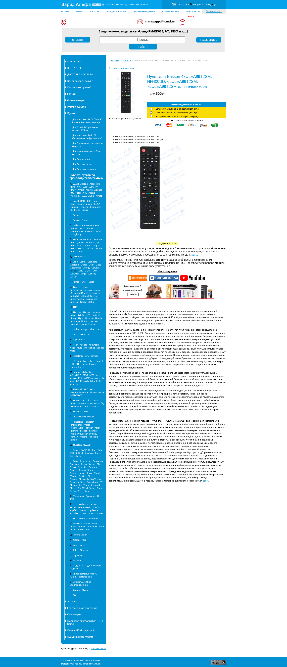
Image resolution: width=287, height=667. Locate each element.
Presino (83, 436)
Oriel (79, 406)
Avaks (91, 195)
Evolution (74, 273)
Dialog (79, 245)
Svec (80, 491)
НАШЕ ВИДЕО (208, 39)
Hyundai (74, 324)
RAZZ (84, 450)
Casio (96, 225)
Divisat (73, 248)
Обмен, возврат (76, 100)
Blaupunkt (95, 207)
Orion (86, 406)
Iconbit (75, 329)
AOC (72, 192)
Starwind (95, 485)
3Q (74, 595)
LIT (77, 364)
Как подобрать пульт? (115, 11)
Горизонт (78, 555)
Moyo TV (74, 381)
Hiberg (73, 318)
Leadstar (81, 361)
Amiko (81, 189)
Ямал (85, 590)
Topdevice (93, 510)
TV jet (91, 513)
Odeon (76, 400)
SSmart (74, 476)
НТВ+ (76, 307)
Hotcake (94, 321)
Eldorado (74, 264)
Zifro (75, 550)
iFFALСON (85, 334)
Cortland (98, 231)
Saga (75, 461)
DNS (72, 245)
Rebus (101, 450)
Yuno (75, 545)
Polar (97, 427)
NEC (86, 389)
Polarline (74, 430)
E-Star (88, 270)
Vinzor (73, 529)
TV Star (99, 513)
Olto (89, 400)
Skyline (82, 476)
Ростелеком (79, 416)
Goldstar (74, 302)
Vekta (95, 523)
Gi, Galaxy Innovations (81, 290)
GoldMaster (92, 299)
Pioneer (89, 427)
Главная (65, 11)
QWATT (87, 445)
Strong (73, 485)
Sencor (73, 470)
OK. (83, 400)
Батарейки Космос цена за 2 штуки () (177, 109)
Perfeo (73, 439)
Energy (86, 267)
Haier (72, 315)
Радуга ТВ (78, 565)
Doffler (89, 248)
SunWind (83, 488)
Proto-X (74, 436)
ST (101, 482)
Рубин (90, 416)
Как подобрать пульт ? (80, 81)
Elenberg (92, 261)
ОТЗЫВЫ (77, 39)
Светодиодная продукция (82, 608)
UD (74, 518)
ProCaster (82, 433)
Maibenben (87, 372)
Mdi (80, 378)
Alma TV (93, 186)
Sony (82, 482)
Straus (73, 488)
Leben (91, 361)
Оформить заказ (214, 11)
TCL (75, 504)
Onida (95, 400)
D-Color (87, 239)
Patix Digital (76, 424)
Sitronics (74, 482)
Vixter (81, 529)
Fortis (76, 281)
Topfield (74, 510)
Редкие (74, 568)
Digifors (88, 245)
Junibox (94, 356)
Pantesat (89, 421)
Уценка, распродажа (81, 576)
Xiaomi (76, 539)
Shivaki (97, 473)
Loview (92, 364)
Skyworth (84, 479)
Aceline (84, 183)
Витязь (76, 215)
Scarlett (91, 470)
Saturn (91, 464)
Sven (87, 491)
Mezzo (73, 378)
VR (87, 529)
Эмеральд (78, 581)
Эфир (88, 581)
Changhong (76, 234)
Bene (95, 201)
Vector (87, 523)
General (96, 293)
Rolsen (98, 453)
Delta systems (77, 242)
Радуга (88, 565)
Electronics (75, 267)
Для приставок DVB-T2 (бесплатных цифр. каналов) (87, 136)
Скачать (71, 93)
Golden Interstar (89, 296)
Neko (92, 389)
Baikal (76, 201)
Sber (99, 464)
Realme (92, 450)
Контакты (94, 11)
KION (79, 347)
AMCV (73, 189)
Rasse (76, 450)
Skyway (73, 479)
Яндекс (77, 590)
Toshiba (74, 513)
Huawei (92, 324)
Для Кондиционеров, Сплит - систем (87, 152)
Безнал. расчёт (193, 11)
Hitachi (98, 318)
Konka (92, 347)
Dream (98, 248)
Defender (98, 239)
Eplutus (95, 267)
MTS (92, 375)
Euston (73, 276)
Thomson (96, 507)
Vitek (101, 526)
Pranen (84, 430)
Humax (83, 324)
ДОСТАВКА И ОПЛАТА (80, 74)
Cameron (87, 225)
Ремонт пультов (76, 106)
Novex (93, 392)
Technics (83, 504)
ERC (81, 270)
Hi (99, 315)
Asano (92, 192)
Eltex (91, 264)
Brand (77, 210)
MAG (85, 375)
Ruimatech (75, 456)
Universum (92, 518)
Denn (89, 242)
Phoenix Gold (76, 427)
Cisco (81, 228)
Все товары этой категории (121, 68)
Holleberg (75, 321)
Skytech (92, 476)
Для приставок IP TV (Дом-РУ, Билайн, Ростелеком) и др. (87, 121)
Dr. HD (73, 251)
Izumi (98, 329)
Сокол (85, 220)
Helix (94, 315)
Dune (80, 251)
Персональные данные (144, 11)
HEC (88, 315)
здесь (194, 254)
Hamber (77, 312)
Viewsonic (92, 526)
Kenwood (94, 344)
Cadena (77, 225)
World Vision (80, 534)
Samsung (98, 461)
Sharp (90, 473)
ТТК (72, 499)
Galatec (77, 287)
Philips (87, 424)
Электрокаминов (79, 584)
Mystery (74, 384)
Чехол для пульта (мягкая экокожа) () (177, 113)
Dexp (96, 242)
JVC (87, 356)
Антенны (72, 601)
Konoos (100, 347)
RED (72, 453)
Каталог (79, 11)
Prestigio (93, 436)
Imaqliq (84, 329)
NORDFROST (76, 395)
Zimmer (84, 550)
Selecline (82, 467)
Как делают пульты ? (79, 87)
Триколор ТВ (92, 496)
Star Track (84, 485)
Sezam (82, 470)
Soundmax (92, 482)
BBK (89, 201)
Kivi (85, 347)
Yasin (82, 545)
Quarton (77, 445)
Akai (85, 186)
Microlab (84, 381)
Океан (86, 411)
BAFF (83, 201)
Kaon (75, 344)
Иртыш (77, 560)
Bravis (85, 210)
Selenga (93, 467)
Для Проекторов (81, 159)
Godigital (74, 296)
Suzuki (73, 491)
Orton (73, 406)
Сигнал (76, 220)
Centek (73, 228)
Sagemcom (85, 461)
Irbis (92, 329)
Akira (72, 186)
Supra (100, 488)
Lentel (99, 361)
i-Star (75, 334)
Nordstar (84, 392)
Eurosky (92, 273)
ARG (85, 192)
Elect (98, 264)
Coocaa (89, 228)
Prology (93, 433)
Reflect (79, 453)
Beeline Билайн (85, 204)
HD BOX (80, 315)
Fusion (91, 281)
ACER (76, 183)
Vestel (81, 526)
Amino (89, 189)
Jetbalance (78, 356)
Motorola (99, 378)
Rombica (89, 453)
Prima (73, 433)
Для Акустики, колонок (84, 169)
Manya (77, 372)
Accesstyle (95, 183)
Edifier (83, 261)
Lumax (73, 367)
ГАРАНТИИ (74, 61)
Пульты (71, 113)
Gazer (86, 287)
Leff (72, 364)
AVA (84, 195)
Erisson (73, 270)
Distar (81, 248)
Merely (99, 375)
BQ (71, 210)
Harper (86, 312)
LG (74, 361)
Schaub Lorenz (77, 473)
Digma (97, 245)
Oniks (72, 403)
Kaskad (83, 344)
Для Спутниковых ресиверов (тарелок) (87, 144)
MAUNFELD (75, 375)
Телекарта (78, 496)
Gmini (83, 302)
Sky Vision (95, 479)
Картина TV (79, 339)
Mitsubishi (95, 381)
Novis (101, 392)
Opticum (81, 403)
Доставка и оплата (170, 11)
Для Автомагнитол (82, 164)
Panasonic (78, 421)
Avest (99, 195)
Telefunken (84, 507)
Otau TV (95, 406)
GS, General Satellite (80, 293)
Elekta (84, 264)
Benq (72, 204)
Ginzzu (97, 290)
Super (92, 488)
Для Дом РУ (79, 256)
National (77, 389)
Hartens (96, 312)
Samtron (74, 464)
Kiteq (72, 347)
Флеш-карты (74, 614)
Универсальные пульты (85, 573)
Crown (88, 231)
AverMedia (75, 195)
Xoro (84, 539)
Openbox (92, 403)
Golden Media (77, 299)
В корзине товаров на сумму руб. (198, 4)
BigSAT (97, 204)
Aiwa (79, 186)
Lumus (82, 367)
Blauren (85, 207)
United (81, 518)
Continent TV (77, 231)
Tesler (73, 507)
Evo (95, 270)
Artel (78, 192)
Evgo (83, 273)
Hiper (81, 318)
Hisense (89, 318)
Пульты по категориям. (80, 636)
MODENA (88, 378)
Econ (75, 261)
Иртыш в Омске (98, 648)
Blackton (74, 207)
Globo (91, 302)
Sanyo (84, 464)
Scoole (73, 467)
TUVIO (83, 513)
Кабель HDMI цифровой (81, 630)
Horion (84, 321)
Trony (83, 510)
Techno (93, 504)
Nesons (74, 392)
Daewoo (77, 239)
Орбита (77, 411)
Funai (83, 281)
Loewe (84, 364)
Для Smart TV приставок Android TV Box (85, 129)
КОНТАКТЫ (74, 68)
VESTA (73, 526)
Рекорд (97, 565)
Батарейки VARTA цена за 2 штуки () (177, 116)
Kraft (72, 350)
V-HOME (77, 523)
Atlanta (98, 189)
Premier (93, 430)
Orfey (101, 403)
